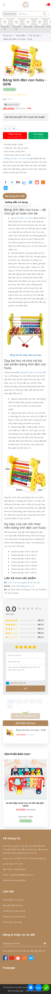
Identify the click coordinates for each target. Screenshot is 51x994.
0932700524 (19, 869)
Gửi (25, 688)
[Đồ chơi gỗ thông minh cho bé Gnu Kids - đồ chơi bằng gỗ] (25, 5)
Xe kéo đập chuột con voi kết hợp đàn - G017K (25, 804)
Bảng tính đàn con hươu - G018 (31, 730)
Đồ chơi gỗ (28, 27)
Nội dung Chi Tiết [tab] (15, 196)
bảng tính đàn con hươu (31, 372)
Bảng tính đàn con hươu (15, 158)
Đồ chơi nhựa (39, 27)
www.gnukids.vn (18, 880)
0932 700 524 (14, 582)
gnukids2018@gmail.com (22, 586)
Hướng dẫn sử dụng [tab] (16, 202)
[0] (46, 5)
